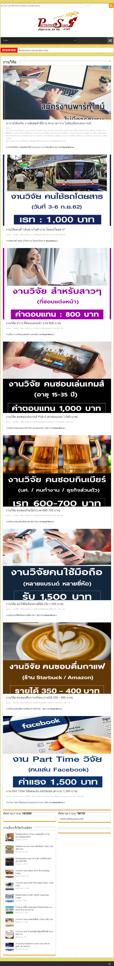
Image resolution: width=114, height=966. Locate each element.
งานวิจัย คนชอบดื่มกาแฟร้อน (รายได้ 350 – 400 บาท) (39, 697)
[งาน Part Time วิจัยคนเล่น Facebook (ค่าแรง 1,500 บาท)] (57, 751)
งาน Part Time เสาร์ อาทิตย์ (79, 133)
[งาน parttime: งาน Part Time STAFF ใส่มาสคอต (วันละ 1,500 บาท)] (9, 886)
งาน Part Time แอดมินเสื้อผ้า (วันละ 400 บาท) (34, 919)
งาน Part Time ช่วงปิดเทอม (23, 133)
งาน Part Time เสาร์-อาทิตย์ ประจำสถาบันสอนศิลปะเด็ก (42, 50)
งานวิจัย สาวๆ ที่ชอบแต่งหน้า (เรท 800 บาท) (33, 323)
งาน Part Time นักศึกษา (59, 133)
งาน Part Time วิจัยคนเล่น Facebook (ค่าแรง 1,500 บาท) (41, 791)
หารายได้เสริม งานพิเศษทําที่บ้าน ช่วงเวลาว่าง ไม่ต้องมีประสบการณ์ (48, 123)
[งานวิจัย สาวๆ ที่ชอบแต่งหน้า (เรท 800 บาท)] (57, 283)
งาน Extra (9, 130)
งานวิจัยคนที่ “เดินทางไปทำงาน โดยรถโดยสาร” (35, 229)
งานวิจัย (71, 136)
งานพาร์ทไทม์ (48, 136)
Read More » (68, 147)
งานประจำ (38, 136)
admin (8, 128)
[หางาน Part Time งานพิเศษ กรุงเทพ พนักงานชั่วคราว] (57, 29)
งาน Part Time (41, 130)
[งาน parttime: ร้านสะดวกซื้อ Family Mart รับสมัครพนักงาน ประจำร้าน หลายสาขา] (9, 910)
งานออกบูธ (97, 136)
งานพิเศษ (57, 136)
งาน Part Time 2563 (55, 130)
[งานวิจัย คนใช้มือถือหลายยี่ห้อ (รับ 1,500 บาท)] (57, 564)
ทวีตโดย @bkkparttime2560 (71, 819)
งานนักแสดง (101, 133)
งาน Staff (93, 133)
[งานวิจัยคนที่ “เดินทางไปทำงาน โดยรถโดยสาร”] (57, 190)
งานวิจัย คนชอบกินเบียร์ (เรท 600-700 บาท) (33, 510)
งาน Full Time (30, 130)
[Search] (111, 5)
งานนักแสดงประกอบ (13, 136)
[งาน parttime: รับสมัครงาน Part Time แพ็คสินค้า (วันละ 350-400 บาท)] (9, 849)
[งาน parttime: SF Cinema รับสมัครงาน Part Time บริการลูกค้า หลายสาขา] (9, 947)
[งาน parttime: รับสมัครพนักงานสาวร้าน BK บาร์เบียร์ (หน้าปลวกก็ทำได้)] (9, 862)
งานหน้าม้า (88, 136)
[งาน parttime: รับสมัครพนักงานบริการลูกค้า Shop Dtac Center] (9, 898)
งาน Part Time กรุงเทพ (86, 130)
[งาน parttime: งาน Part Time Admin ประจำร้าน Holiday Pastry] (9, 874)
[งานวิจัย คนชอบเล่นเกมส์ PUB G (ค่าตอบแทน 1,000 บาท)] (57, 377)
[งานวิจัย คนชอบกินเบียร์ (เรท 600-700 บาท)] (57, 470)
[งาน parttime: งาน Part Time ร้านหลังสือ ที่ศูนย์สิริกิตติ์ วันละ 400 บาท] (9, 935)
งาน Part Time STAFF (70, 130)
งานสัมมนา (79, 136)
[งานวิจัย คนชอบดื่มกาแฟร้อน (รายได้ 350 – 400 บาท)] (57, 658)
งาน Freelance (19, 130)
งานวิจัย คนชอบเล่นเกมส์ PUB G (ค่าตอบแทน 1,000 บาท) (42, 416)
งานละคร (64, 136)
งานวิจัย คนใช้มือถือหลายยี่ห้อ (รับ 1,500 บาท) (34, 604)
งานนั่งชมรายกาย (28, 136)
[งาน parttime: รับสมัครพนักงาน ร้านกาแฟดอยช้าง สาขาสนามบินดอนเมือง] (9, 837)
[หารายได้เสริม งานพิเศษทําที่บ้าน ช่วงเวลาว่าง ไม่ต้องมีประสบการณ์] (57, 93)
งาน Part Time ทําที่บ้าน (41, 133)
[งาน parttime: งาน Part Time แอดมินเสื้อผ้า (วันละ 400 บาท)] (9, 922)
